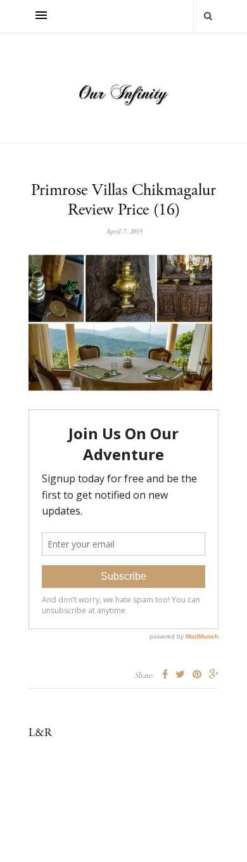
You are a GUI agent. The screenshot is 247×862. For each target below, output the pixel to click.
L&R (40, 733)
